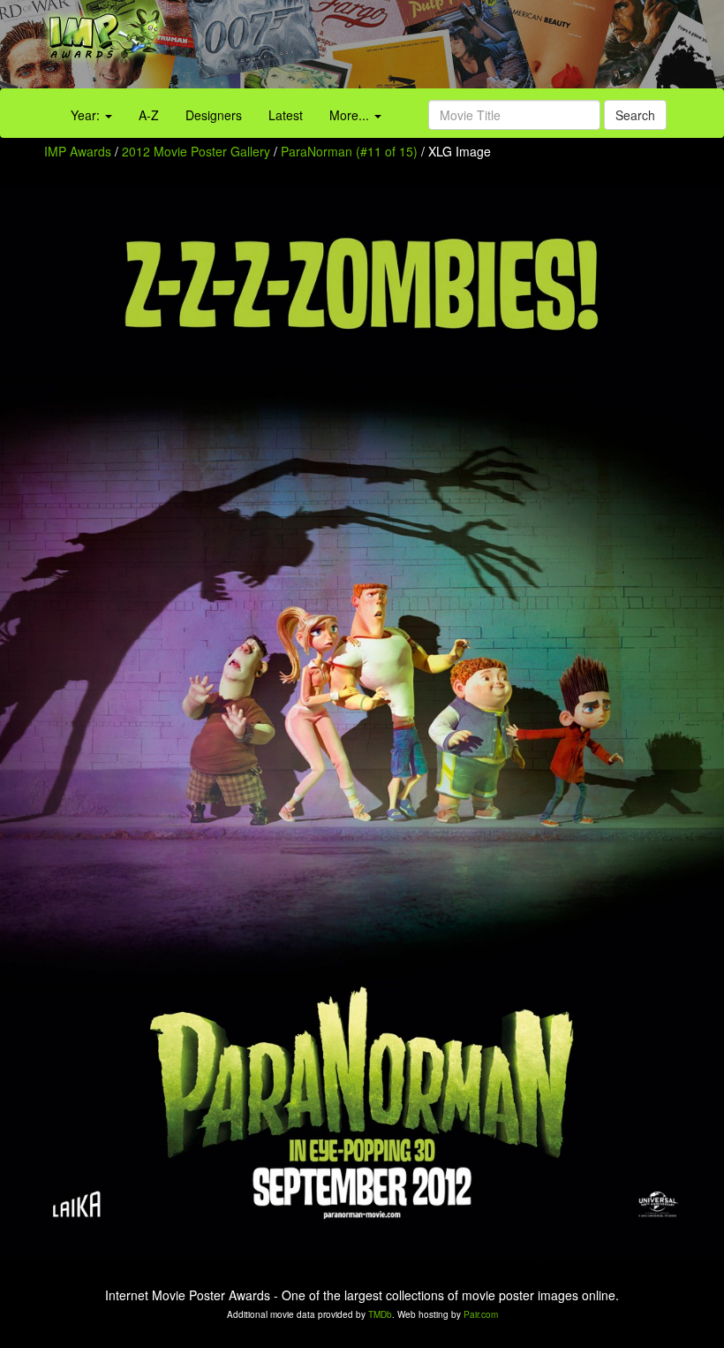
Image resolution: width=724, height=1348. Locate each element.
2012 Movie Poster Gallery (196, 151)
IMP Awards (77, 151)
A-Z (149, 115)
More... (351, 115)
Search (635, 115)
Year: (87, 115)
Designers (213, 115)
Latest (285, 115)
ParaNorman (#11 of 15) (349, 151)
